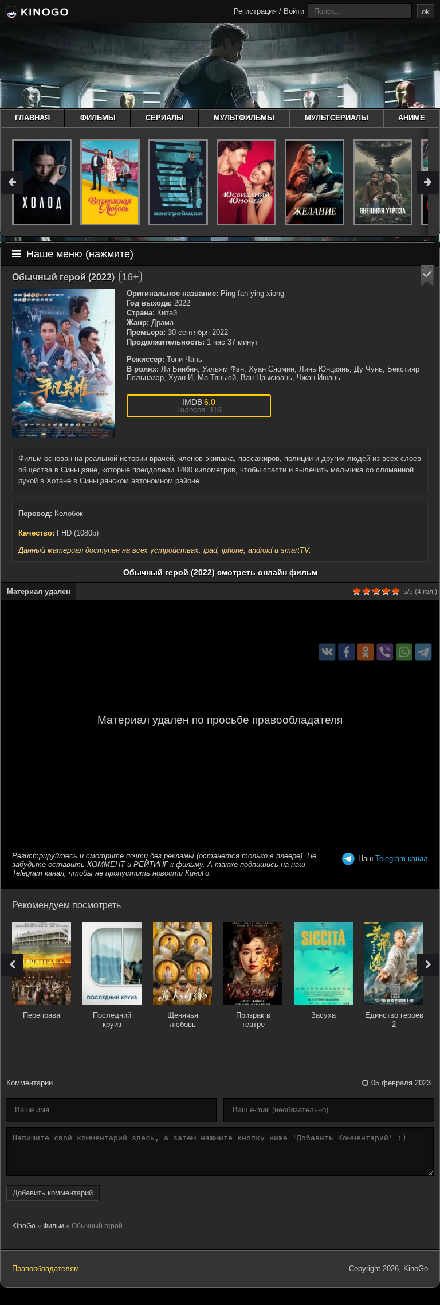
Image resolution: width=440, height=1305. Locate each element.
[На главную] (36, 12)
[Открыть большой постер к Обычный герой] (63, 363)
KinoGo (24, 1226)
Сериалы (165, 118)
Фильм (53, 1226)
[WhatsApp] (404, 652)
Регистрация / (257, 11)
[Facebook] (346, 652)
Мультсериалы (336, 118)
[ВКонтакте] (327, 652)
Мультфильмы (244, 118)
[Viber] (384, 652)
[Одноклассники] (366, 652)
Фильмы (98, 118)
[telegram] (423, 652)
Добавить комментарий (53, 1193)
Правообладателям (45, 1268)
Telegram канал (401, 858)
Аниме (411, 118)
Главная (32, 118)
